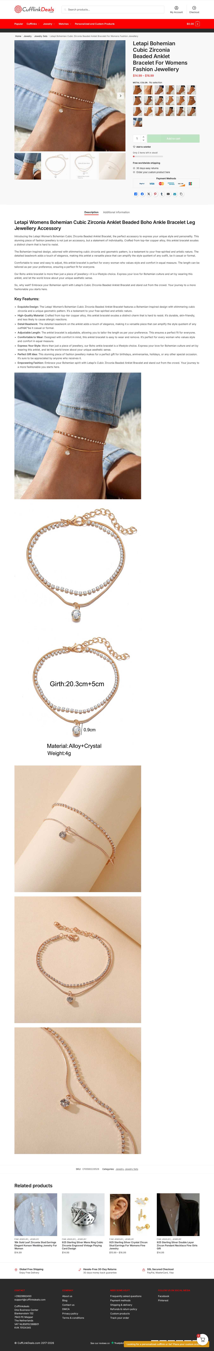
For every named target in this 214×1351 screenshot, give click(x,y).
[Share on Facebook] (142, 194)
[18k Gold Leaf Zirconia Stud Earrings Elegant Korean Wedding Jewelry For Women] (35, 1214)
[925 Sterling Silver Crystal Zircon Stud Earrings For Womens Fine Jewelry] (130, 1214)
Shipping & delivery (121, 1304)
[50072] (137, 90)
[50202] (170, 111)
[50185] (159, 100)
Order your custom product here (153, 172)
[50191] (180, 100)
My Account (176, 12)
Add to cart (173, 138)
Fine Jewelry (21, 1239)
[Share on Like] (136, 194)
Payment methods (120, 1300)
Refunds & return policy (123, 1309)
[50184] (148, 100)
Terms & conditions (73, 1317)
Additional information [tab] (116, 212)
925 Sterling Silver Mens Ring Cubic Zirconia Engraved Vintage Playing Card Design (82, 1245)
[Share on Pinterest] (155, 194)
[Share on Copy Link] (181, 194)
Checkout (194, 12)
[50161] (170, 90)
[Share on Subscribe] (175, 194)
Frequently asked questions (125, 1296)
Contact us (68, 1304)
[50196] (191, 100)
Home (18, 36)
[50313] (137, 122)
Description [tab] (91, 212)
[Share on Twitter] (149, 194)
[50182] (137, 100)
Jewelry (28, 36)
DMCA (66, 1309)
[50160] (159, 90)
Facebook (163, 1296)
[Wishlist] (52, 1198)
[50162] (180, 90)
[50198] (137, 111)
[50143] (148, 90)
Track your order (119, 1317)
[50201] (159, 111)
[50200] (148, 111)
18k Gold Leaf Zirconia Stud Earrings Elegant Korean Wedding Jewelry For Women (35, 1245)
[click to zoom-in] (70, 95)
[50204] (180, 111)
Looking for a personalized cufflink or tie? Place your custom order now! (166, 1344)
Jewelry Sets (40, 36)
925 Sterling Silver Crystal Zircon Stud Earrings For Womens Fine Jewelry (128, 1245)
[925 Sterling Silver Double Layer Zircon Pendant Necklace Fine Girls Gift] (178, 1214)
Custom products (120, 1313)
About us (67, 1296)
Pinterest (163, 1300)
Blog (64, 1300)
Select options (36, 1258)
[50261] (191, 111)
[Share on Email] (168, 194)
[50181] (191, 90)
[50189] (170, 100)
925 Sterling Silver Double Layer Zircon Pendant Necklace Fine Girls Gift (177, 1245)
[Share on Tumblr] (162, 194)
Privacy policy (70, 1313)
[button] (120, 95)
